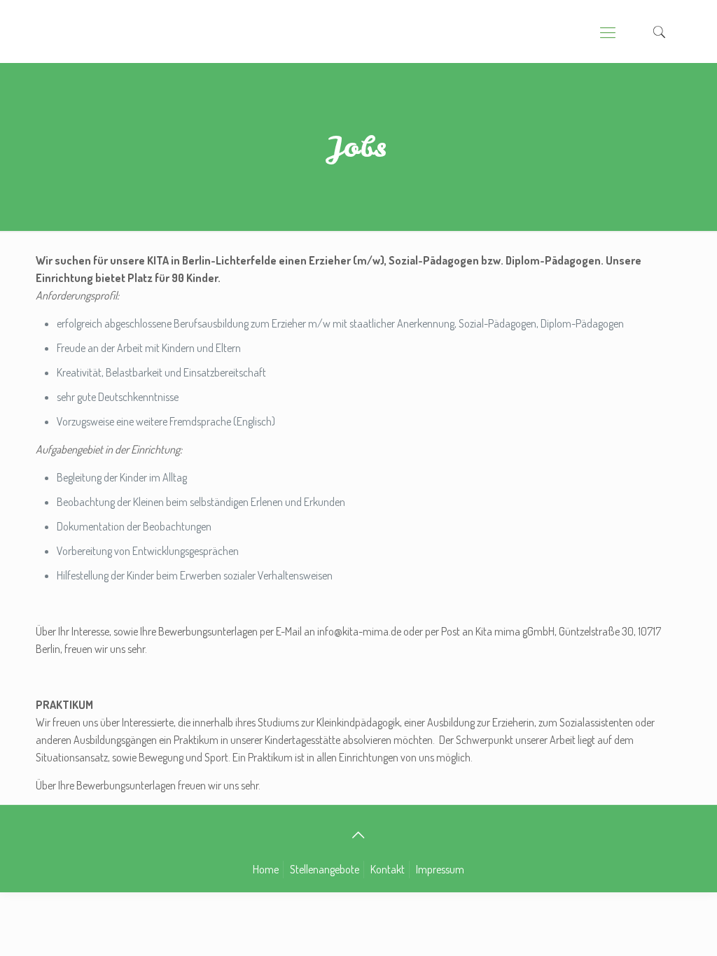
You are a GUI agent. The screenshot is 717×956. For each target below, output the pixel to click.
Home (266, 869)
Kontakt (387, 869)
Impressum (440, 869)
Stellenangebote (324, 869)
